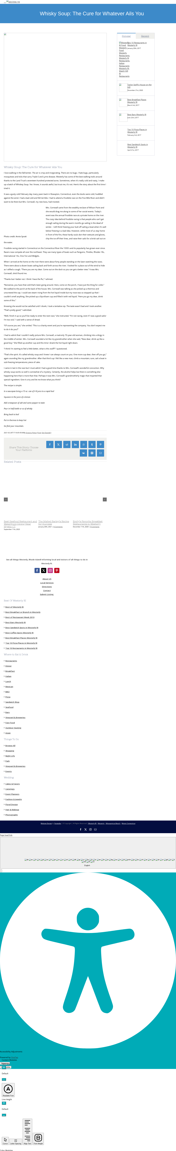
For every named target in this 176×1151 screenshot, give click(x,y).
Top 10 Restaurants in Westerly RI (137, 44)
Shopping (9, 750)
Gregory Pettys (31, 433)
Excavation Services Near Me (129, 183)
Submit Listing (47, 594)
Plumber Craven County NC (129, 281)
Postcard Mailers (124, 206)
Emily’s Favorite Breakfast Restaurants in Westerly (88, 522)
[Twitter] (43, 570)
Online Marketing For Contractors (132, 386)
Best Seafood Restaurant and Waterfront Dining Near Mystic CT (20, 524)
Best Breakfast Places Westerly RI (136, 100)
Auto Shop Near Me (125, 357)
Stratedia (57, 823)
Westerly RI (122, 166)
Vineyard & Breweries (15, 717)
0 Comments (58, 527)
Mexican (9, 686)
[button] (1, 870)
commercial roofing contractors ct (132, 229)
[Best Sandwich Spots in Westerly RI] (123, 151)
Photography (11, 814)
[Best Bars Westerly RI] (123, 121)
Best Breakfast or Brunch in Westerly (22, 612)
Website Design (46, 823)
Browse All (10, 745)
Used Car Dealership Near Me (130, 200)
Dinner (8, 666)
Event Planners (12, 794)
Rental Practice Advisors (127, 397)
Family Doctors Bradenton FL (130, 380)
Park (7, 761)
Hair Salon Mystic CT (126, 345)
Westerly (101, 823)
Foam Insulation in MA (127, 299)
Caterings (10, 789)
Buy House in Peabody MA (128, 368)
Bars (7, 712)
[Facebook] (37, 570)
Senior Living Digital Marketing (130, 247)
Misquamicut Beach (113, 823)
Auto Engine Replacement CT (129, 351)
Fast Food (10, 722)
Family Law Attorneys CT (128, 310)
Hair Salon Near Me (125, 339)
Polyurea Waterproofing (127, 235)
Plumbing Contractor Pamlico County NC (135, 287)
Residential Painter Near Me (129, 363)
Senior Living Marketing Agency (131, 241)
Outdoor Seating (13, 727)
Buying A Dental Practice (128, 392)
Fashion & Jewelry (13, 799)
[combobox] (88, 853)
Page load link (6, 835)
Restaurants (11, 660)
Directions (47, 586)
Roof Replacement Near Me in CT (131, 264)
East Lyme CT (123, 171)
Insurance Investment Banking (130, 322)
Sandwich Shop (12, 702)
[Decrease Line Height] (4, 1115)
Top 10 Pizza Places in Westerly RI (137, 130)
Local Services (47, 582)
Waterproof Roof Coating (128, 223)
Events (8, 771)
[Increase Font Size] (4, 1067)
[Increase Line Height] (4, 1103)
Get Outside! (46, 433)
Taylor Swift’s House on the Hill (139, 86)
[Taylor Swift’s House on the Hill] (123, 91)
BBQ (7, 691)
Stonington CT (123, 177)
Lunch (8, 681)
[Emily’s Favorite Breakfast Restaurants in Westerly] (105, 517)
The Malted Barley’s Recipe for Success (53, 522)
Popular (126, 36)
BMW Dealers (123, 195)
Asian (8, 733)
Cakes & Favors (12, 784)
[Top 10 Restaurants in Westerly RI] (124, 76)
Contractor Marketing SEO (128, 212)
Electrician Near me (125, 328)
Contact (47, 590)
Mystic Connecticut (128, 823)
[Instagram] (50, 570)
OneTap (14, 1057)
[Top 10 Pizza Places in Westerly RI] (123, 136)
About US (47, 579)
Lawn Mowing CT (124, 270)
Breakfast (10, 671)
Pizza (7, 696)
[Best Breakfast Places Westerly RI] (123, 106)
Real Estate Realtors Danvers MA (131, 374)
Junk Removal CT (124, 189)
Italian (8, 676)
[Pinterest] (56, 570)
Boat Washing (123, 403)
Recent (145, 36)
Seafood (9, 707)
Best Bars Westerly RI (136, 114)
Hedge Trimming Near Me (128, 276)
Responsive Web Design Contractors (133, 218)
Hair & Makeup (12, 809)
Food (39, 433)
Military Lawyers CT (125, 316)
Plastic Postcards (124, 305)
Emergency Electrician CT (128, 334)
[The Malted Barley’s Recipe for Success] (70, 517)
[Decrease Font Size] (4, 1079)
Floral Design (11, 804)
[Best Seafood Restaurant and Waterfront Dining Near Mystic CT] (36, 517)
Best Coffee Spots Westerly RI (19, 632)
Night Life (10, 755)
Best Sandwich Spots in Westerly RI (137, 145)
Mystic (120, 160)
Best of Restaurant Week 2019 (19, 617)
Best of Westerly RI (14, 607)
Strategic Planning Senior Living (131, 252)
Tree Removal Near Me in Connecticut (133, 258)
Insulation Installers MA (127, 293)
